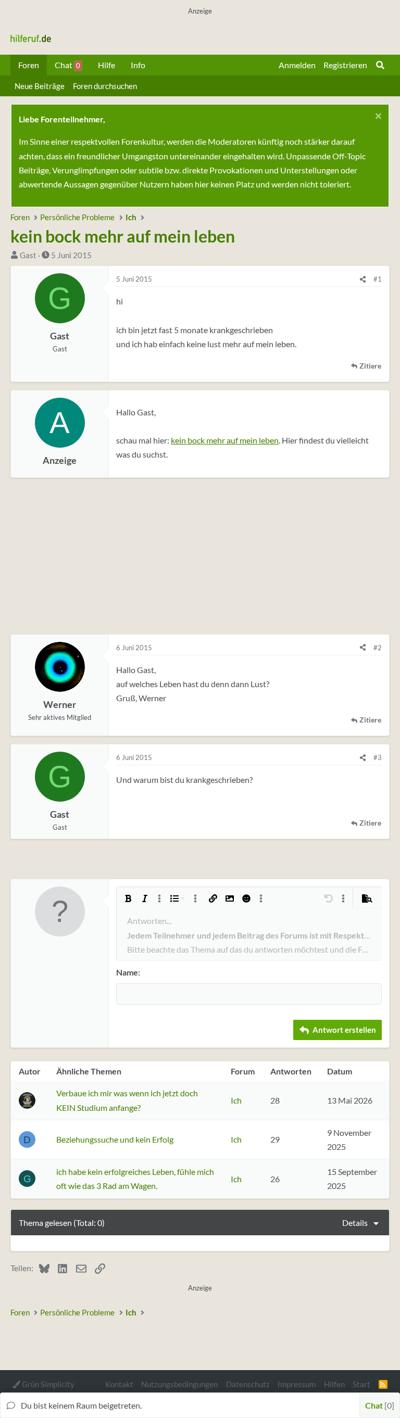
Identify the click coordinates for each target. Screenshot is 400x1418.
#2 (377, 647)
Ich (236, 1100)
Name (127, 972)
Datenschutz (248, 1384)
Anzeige (60, 460)
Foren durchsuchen (105, 86)
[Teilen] (363, 279)
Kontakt (119, 1384)
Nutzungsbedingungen (179, 1384)
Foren (28, 65)
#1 (377, 279)
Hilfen (334, 1384)
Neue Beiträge (40, 86)
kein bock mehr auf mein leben (225, 440)
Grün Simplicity (47, 1384)
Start (361, 1384)
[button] (128, 898)
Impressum (297, 1384)
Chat (67, 65)
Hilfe (106, 65)
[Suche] (380, 65)
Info (138, 65)
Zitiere (370, 366)
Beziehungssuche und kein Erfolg (114, 1139)
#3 (377, 757)
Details (355, 1222)
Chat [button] (378, 1405)
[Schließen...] (376, 117)
